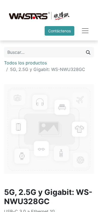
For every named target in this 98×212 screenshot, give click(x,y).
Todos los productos (25, 63)
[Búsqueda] (88, 52)
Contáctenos (59, 31)
